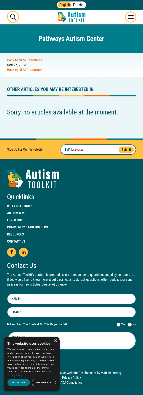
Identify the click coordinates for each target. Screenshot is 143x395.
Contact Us (16, 241)
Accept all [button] (19, 382)
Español (78, 5)
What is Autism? (19, 206)
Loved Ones (15, 220)
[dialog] (32, 364)
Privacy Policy (71, 378)
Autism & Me (16, 213)
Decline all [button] (43, 382)
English (65, 5)
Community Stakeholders (27, 227)
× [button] (55, 340)
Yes (122, 324)
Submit (126, 149)
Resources (15, 234)
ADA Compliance (71, 382)
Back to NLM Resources (25, 60)
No (133, 324)
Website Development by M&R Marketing (94, 373)
